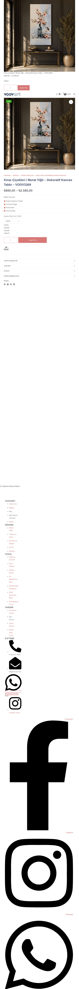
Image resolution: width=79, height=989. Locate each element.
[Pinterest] (11, 284)
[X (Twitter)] (8, 284)
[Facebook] (4, 284)
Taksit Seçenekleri (10, 261)
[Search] (57, 94)
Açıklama (7, 266)
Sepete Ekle (24, 88)
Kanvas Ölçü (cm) (12, 216)
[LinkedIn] (14, 284)
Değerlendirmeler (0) (11, 276)
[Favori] (59, 94)
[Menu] (74, 94)
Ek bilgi (6, 271)
